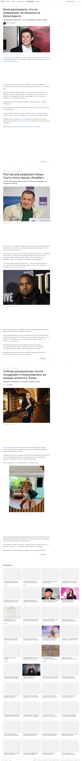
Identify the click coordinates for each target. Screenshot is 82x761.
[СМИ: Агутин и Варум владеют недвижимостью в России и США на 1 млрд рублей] (31, 692)
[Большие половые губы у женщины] (12, 654)
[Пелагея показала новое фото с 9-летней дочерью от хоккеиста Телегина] (31, 635)
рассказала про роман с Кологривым (31, 126)
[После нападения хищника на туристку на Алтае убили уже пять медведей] (31, 577)
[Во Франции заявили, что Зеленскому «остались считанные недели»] (12, 615)
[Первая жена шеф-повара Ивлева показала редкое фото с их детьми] (51, 596)
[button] (26, 39)
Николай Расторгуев (17, 248)
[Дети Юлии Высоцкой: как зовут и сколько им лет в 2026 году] (31, 615)
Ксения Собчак (7, 447)
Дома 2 (45, 94)
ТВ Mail (15, 6)
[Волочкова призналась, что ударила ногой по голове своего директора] (51, 692)
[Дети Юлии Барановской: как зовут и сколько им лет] (70, 692)
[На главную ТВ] (4, 1)
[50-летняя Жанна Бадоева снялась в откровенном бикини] (12, 730)
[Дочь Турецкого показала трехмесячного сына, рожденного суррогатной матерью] (51, 749)
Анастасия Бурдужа (11, 22)
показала (32, 550)
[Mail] (2, 1)
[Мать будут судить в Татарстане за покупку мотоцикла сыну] (12, 596)
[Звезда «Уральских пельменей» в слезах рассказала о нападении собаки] (31, 711)
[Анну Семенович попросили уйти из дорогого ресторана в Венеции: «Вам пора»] (51, 615)
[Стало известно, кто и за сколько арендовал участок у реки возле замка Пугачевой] (70, 749)
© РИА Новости (18, 171)
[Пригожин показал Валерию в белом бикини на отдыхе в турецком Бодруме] (31, 730)
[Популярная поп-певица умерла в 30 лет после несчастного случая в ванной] (51, 673)
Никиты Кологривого (44, 57)
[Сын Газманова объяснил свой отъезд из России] (51, 577)
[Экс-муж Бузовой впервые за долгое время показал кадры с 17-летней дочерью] (70, 711)
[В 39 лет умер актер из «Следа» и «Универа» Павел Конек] (12, 749)
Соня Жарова (10, 384)
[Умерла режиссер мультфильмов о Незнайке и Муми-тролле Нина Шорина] (12, 711)
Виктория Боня (7, 57)
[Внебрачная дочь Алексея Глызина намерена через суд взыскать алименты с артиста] (70, 673)
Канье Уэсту (45, 248)
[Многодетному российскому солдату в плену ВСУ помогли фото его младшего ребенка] (12, 577)
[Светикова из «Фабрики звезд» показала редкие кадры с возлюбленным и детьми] (31, 749)
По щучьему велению (25, 121)
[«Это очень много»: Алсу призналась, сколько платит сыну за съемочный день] (51, 711)
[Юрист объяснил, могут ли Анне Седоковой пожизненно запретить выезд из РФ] (70, 730)
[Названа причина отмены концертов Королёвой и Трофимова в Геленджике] (70, 596)
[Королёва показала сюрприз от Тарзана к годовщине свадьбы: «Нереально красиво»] (12, 673)
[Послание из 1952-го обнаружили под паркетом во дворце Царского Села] (51, 654)
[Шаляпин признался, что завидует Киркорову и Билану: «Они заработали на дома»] (70, 615)
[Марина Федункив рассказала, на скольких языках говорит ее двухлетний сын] (31, 654)
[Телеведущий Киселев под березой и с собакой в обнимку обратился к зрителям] (31, 596)
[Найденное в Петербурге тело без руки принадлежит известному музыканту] (12, 692)
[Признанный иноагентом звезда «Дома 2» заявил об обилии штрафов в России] (51, 730)
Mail (2, 760)
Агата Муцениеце (15, 126)
